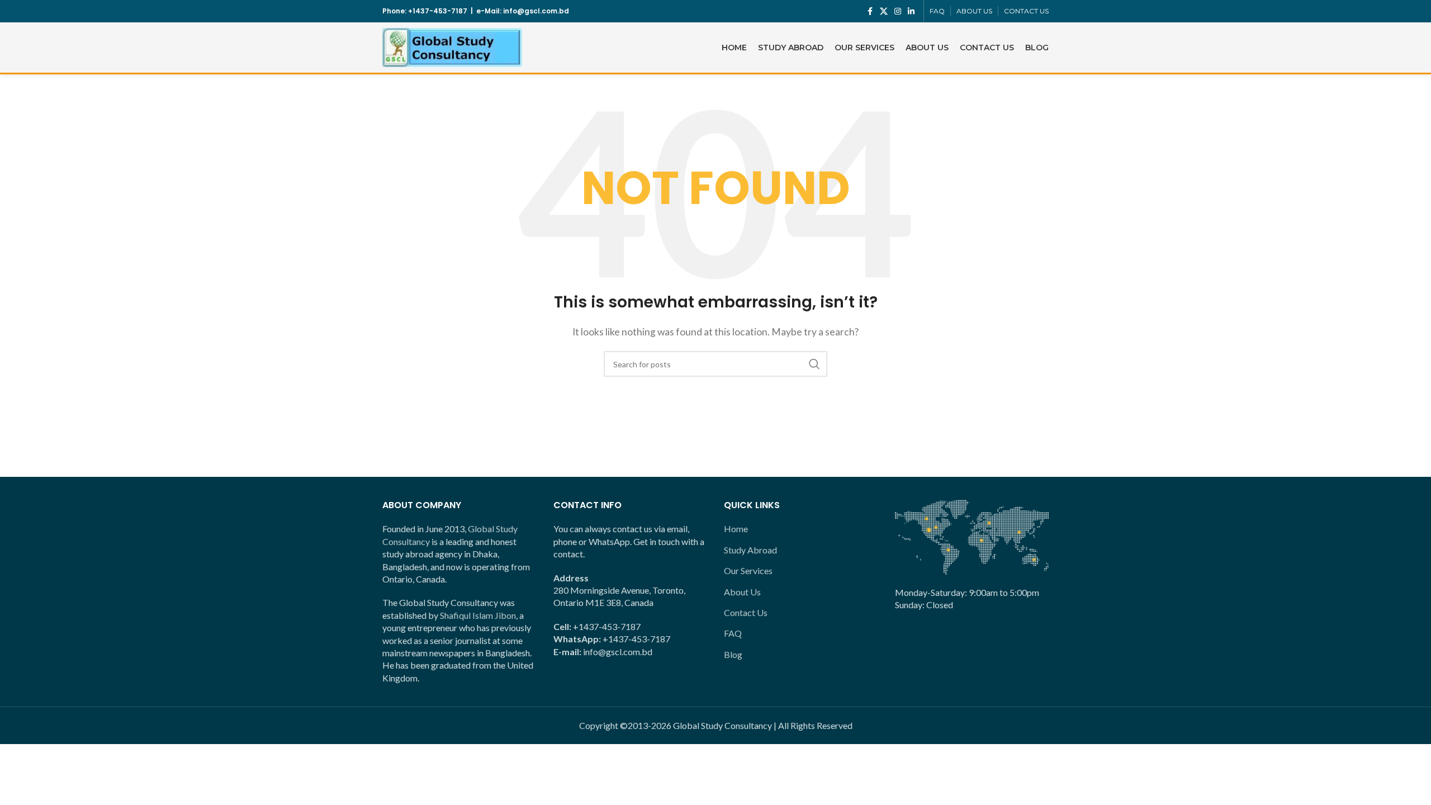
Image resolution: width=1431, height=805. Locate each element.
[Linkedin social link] (911, 11)
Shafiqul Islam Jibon (478, 615)
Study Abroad (750, 549)
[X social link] (883, 11)
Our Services (748, 570)
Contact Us (745, 612)
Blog (733, 654)
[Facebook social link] (869, 11)
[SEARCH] (814, 364)
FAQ (733, 633)
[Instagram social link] (897, 11)
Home (736, 528)
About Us (742, 591)
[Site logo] (452, 46)
